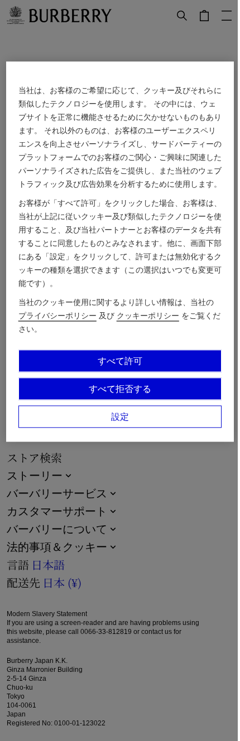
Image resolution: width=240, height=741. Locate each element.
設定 (120, 417)
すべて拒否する (120, 389)
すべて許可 (120, 361)
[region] (120, 252)
